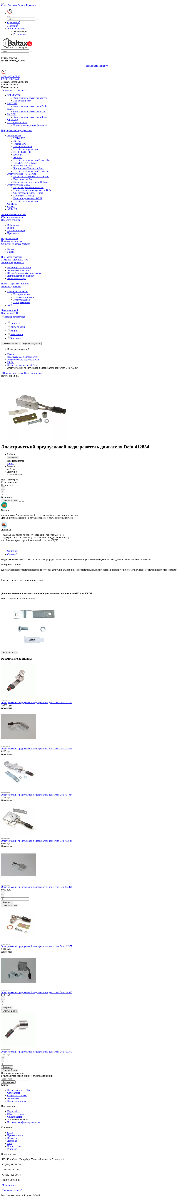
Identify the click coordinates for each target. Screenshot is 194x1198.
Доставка (12, 5)
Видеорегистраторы (11, 257)
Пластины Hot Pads (23, 179)
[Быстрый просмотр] (8, 700)
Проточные (13, 233)
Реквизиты (12, 1149)
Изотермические (21, 294)
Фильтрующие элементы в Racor (30, 117)
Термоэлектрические (24, 297)
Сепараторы (13, 1093)
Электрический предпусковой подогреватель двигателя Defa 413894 (36, 887)
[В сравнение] (23, 501)
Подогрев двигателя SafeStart (28, 187)
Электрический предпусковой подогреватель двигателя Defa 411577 (36, 946)
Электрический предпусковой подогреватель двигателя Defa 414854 (36, 794)
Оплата (21, 5)
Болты (10, 249)
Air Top (17, 141)
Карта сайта (13, 1111)
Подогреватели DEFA (18, 1090)
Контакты (15, 338)
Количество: (7, 485)
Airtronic (17, 157)
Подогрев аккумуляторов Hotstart (30, 182)
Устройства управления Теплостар (31, 171)
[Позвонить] (9, 13)
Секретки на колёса (17, 1095)
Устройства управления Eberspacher (31, 160)
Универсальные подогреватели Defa (32, 190)
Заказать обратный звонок (14, 82)
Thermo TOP (19, 143)
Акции (14, 330)
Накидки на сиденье (11, 241)
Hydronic (17, 154)
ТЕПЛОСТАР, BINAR (25, 163)
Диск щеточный (9, 310)
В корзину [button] (6, 497)
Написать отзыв (9, 652)
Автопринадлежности (12, 262)
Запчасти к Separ (22, 100)
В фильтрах (13, 225)
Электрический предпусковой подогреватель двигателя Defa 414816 (36, 992)
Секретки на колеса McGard (15, 244)
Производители (15, 1135)
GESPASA (12, 119)
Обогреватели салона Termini (28, 193)
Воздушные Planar (22, 165)
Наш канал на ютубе (12, 1190)
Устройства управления (25, 149)
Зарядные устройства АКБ (15, 259)
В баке (10, 227)
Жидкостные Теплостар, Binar (28, 168)
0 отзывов (13, 457)
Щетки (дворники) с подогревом (24, 273)
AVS (9, 305)
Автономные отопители (13, 214)
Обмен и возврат (16, 1114)
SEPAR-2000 (13, 95)
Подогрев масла (9, 238)
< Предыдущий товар (12, 373)
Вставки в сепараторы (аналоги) (30, 125)
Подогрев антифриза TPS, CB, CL (31, 176)
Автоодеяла (13, 1098)
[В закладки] (20, 501)
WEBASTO (19, 138)
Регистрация (19, 34)
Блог (9, 1143)
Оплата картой (15, 1116)
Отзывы (12, 554)
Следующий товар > (34, 373)
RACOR (11, 114)
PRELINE (12, 103)
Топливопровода (16, 230)
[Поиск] (8, 16)
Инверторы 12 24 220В (19, 267)
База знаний (16, 334)
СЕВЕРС (12, 204)
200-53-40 (10, 79)
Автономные (14, 135)
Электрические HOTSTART (21, 173)
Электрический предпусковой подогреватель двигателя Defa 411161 (36, 1051)
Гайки (10, 251)
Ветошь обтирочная (14, 317)
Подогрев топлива (10, 220)
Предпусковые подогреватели (16, 130)
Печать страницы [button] (10, 375)
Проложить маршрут (97, 65)
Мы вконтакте (9, 1185)
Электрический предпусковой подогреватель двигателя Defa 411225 (36, 702)
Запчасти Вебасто (22, 146)
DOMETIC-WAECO (17, 291)
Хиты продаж (17, 327)
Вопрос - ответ (15, 1146)
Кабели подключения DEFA (27, 198)
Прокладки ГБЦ (9, 313)
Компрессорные (21, 302)
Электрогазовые (21, 299)
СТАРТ (11, 206)
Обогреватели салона (12, 217)
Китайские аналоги (17, 122)
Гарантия (31, 5)
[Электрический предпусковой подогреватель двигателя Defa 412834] (37, 439)
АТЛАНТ (12, 209)
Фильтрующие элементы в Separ (30, 98)
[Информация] (2, 3)
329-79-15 (10, 76)
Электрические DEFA (18, 184)
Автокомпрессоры (16, 278)
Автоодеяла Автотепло (19, 270)
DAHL (10, 109)
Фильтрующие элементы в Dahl (29, 111)
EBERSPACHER (22, 152)
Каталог (9, 87)
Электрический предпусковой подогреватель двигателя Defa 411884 (36, 841)
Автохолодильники (11, 286)
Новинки (15, 323)
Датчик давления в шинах (20, 275)
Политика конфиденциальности (23, 1122)
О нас (4, 5)
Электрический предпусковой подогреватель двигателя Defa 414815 (36, 748)
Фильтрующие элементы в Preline (30, 106)
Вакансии (12, 1138)
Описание (12, 551)
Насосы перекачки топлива (15, 283)
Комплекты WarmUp (24, 195)
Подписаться (8, 1082)
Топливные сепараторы (13, 90)
